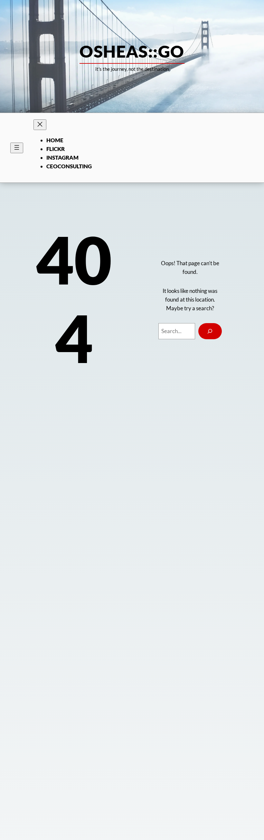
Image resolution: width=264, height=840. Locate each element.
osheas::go (132, 51)
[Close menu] (39, 124)
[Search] (210, 331)
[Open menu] (16, 148)
